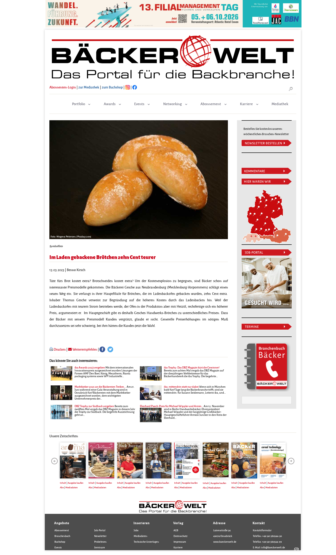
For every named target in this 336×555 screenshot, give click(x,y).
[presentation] (54, 461)
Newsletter (100, 536)
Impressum (179, 541)
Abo (62, 487)
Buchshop (59, 541)
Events (139, 103)
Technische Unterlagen (146, 541)
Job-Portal (99, 530)
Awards (109, 103)
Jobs (136, 530)
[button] (102, 349)
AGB (175, 530)
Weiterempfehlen (84, 349)
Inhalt (63, 482)
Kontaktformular (262, 530)
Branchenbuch (62, 536)
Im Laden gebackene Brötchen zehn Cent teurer (102, 257)
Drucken (60, 349)
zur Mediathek (88, 87)
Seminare (99, 547)
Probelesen (100, 541)
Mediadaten (71, 487)
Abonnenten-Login (62, 87)
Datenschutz (180, 536)
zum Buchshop (112, 87)
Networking (172, 103)
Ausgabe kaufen (75, 482)
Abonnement (210, 103)
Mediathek (280, 103)
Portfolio (78, 103)
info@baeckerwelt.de (273, 547)
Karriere (246, 103)
